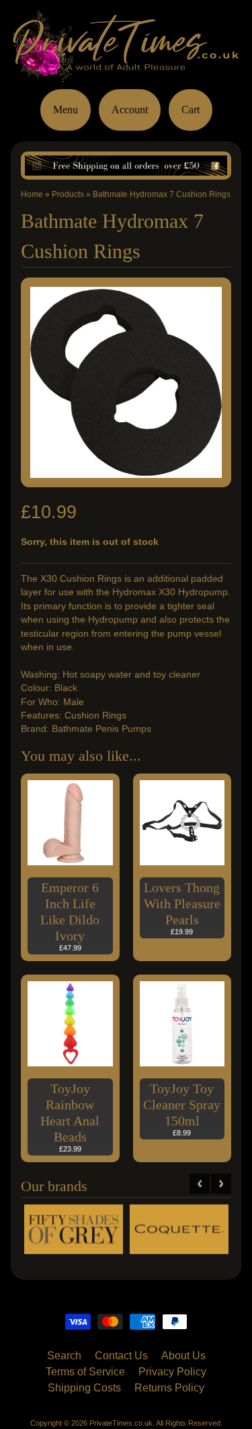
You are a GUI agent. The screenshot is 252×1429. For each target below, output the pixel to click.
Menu (65, 109)
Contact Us (121, 1355)
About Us (183, 1355)
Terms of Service (85, 1371)
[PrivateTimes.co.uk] (126, 74)
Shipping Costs (84, 1387)
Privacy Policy (172, 1371)
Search (64, 1355)
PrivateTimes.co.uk (121, 1423)
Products (68, 194)
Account (130, 109)
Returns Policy (169, 1387)
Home (32, 194)
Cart (190, 109)
